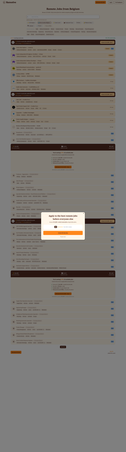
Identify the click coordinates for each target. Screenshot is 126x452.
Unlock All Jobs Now (63, 233)
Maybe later (63, 237)
